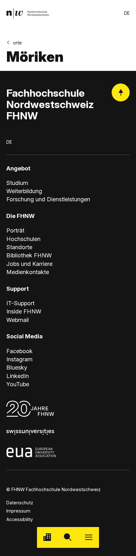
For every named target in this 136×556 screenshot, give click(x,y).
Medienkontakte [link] (27, 271)
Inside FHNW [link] (23, 311)
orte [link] (17, 42)
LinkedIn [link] (17, 375)
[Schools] (47, 537)
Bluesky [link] (16, 367)
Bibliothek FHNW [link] (29, 255)
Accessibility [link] (19, 519)
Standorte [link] (19, 247)
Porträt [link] (15, 230)
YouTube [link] (17, 384)
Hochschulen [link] (23, 238)
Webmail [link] (17, 319)
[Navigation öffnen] (88, 537)
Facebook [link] (19, 350)
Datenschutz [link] (19, 502)
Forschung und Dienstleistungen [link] (48, 199)
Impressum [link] (18, 510)
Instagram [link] (19, 359)
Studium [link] (17, 182)
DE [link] (127, 13)
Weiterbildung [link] (24, 190)
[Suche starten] (68, 537)
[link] (27, 13)
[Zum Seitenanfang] (121, 92)
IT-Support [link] (20, 303)
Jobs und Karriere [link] (29, 263)
